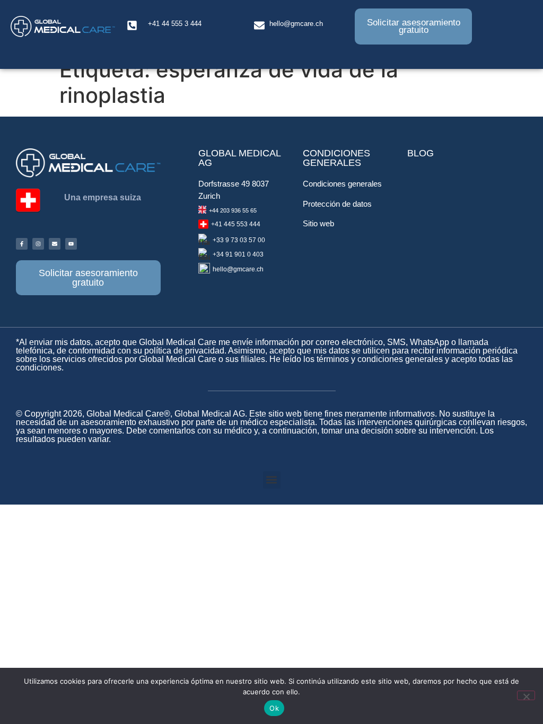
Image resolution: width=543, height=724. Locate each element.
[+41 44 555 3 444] (132, 25)
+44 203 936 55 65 (233, 210)
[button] (272, 480)
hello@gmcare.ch (296, 24)
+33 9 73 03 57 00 (239, 240)
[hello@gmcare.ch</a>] (259, 25)
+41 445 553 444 (235, 224)
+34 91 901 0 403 (238, 254)
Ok (274, 708)
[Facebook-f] (22, 244)
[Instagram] (38, 244)
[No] (526, 695)
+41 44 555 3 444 (175, 24)
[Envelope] (54, 244)
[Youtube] (71, 244)
